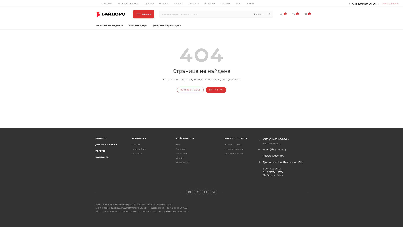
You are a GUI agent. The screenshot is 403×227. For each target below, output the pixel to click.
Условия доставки (234, 149)
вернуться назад (190, 90)
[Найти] (269, 14)
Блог (178, 144)
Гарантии (137, 153)
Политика (181, 149)
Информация (185, 138)
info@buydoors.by (273, 155)
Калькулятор (182, 162)
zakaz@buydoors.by (274, 149)
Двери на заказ (106, 144)
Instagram (189, 192)
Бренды (180, 158)
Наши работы (139, 149)
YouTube (205, 192)
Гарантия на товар (234, 153)
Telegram (197, 192)
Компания (139, 138)
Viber (213, 192)
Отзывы (136, 144)
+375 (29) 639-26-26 (364, 3)
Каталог (101, 138)
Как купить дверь (236, 138)
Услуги (100, 151)
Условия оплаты (232, 144)
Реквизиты (181, 153)
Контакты (102, 157)
